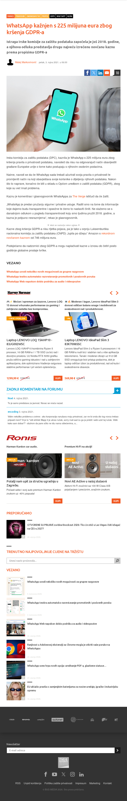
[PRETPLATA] (117, 750)
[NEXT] (117, 293)
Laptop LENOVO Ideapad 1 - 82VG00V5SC (84, 342)
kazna (69, 16)
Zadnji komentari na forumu (35, 389)
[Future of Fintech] (116, 719)
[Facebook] (87, 73)
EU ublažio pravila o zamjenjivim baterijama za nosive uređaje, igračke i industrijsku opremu (72, 688)
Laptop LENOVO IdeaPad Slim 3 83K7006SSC (29, 342)
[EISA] (63, 763)
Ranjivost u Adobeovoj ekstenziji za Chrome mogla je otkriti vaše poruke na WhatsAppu (68, 646)
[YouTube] (54, 774)
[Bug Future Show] (77, 719)
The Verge (78, 196)
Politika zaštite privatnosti (58, 783)
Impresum (80, 783)
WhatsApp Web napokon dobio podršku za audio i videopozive (44, 281)
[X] (63, 774)
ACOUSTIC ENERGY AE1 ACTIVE (87, 481)
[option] (34, 340)
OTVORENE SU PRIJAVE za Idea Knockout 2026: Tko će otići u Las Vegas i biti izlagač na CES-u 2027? (73, 526)
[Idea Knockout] (92, 719)
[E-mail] (107, 73)
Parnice (10, 16)
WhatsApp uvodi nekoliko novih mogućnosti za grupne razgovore (45, 271)
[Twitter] (94, 73)
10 (117, 72)
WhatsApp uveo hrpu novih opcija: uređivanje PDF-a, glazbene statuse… (66, 665)
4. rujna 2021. (21, 398)
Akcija (115, 500)
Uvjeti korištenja (32, 783)
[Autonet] (57, 719)
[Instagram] (72, 774)
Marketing (94, 783)
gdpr (52, 16)
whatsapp (61, 16)
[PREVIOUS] (111, 293)
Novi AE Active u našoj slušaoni (28, 481)
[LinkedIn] (100, 73)
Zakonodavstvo (33, 16)
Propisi (45, 16)
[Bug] (26, 720)
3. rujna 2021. (26, 411)
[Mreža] (41, 719)
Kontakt (107, 783)
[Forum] (12, 719)
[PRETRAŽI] (117, 561)
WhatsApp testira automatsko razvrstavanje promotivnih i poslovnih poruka (51, 276)
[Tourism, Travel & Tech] (104, 719)
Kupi (58, 378)
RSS (18, 783)
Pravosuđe (20, 16)
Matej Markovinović (25, 62)
